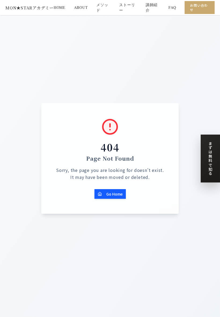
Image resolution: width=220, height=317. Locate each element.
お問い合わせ (199, 7)
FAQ (172, 7)
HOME (59, 7)
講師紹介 (151, 7)
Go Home (114, 194)
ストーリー (127, 7)
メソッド (102, 7)
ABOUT (81, 7)
